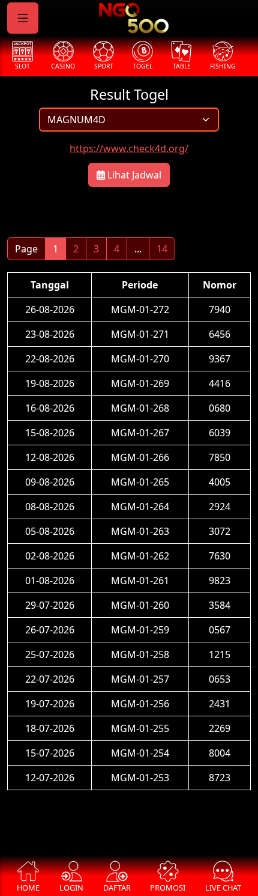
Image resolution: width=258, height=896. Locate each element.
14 (162, 248)
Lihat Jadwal (133, 174)
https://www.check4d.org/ (129, 148)
